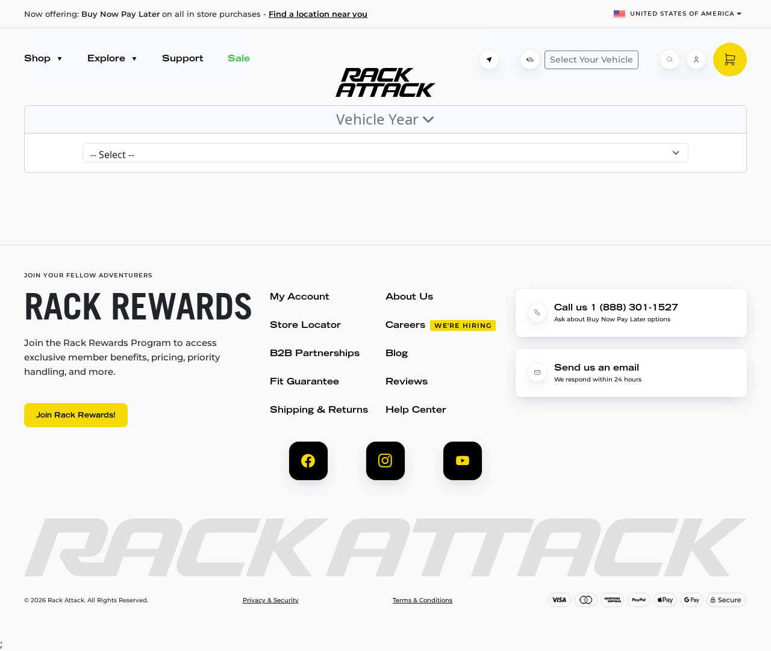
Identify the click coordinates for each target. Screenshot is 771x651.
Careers (405, 325)
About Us (409, 297)
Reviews (407, 382)
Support (183, 59)
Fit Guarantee (304, 382)
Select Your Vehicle (591, 59)
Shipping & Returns (319, 410)
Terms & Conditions (422, 600)
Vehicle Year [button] (379, 119)
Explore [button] (107, 59)
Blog (397, 354)
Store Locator (305, 325)
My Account (299, 297)
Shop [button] (39, 59)
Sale (239, 59)
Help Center (416, 410)
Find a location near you (318, 14)
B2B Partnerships (315, 354)
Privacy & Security (271, 600)
